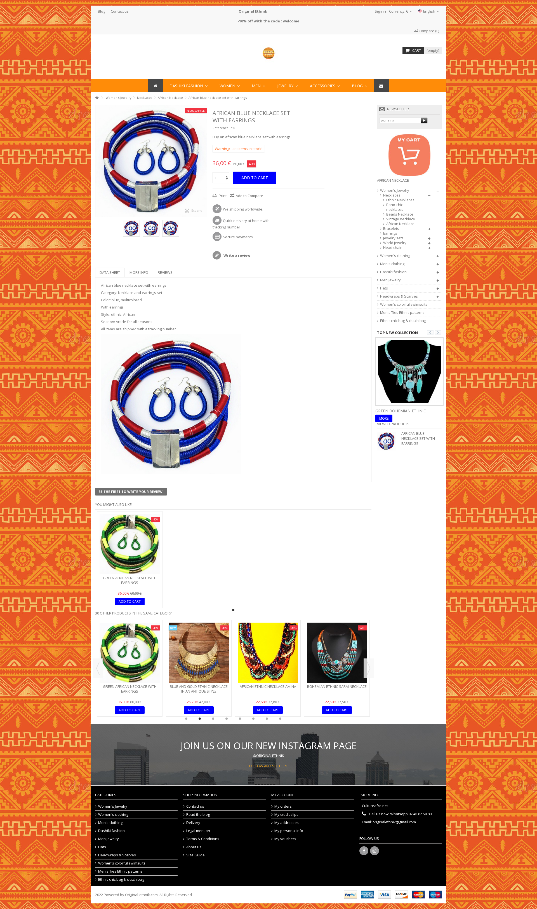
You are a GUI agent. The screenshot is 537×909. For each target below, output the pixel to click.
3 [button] (213, 719)
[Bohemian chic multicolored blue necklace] (337, 631)
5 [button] (240, 719)
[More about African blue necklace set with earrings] (388, 441)
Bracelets (391, 228)
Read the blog (198, 814)
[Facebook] (363, 850)
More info (138, 272)
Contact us (120, 11)
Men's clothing (392, 263)
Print (222, 195)
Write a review (236, 255)
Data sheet (110, 272)
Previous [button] (98, 161)
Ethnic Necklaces (400, 200)
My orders (283, 806)
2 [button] (200, 719)
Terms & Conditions (202, 838)
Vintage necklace (400, 219)
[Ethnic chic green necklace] (130, 653)
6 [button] (253, 719)
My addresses (286, 822)
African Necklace (400, 223)
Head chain (392, 247)
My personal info (288, 830)
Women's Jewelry (394, 190)
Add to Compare (249, 195)
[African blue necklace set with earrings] (131, 228)
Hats (384, 288)
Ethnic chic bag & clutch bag (403, 320)
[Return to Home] (96, 97)
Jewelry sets (393, 238)
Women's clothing (395, 255)
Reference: (221, 128)
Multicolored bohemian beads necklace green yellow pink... (267, 645)
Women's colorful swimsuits (403, 304)
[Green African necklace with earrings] (130, 544)
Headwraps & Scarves (399, 296)
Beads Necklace (399, 214)
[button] (324, 85)
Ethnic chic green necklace (129, 686)
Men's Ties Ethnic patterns (402, 312)
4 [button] (226, 719)
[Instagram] (374, 850)
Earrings (390, 233)
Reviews (165, 272)
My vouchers (285, 838)
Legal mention (198, 830)
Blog (101, 11)
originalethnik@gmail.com (394, 821)
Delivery (193, 822)
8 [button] (280, 719)
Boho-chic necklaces (394, 207)
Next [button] (204, 161)
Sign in (380, 11)
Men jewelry (390, 280)
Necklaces (392, 195)
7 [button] (267, 719)
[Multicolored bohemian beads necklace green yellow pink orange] (268, 631)
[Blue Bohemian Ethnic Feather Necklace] (409, 371)
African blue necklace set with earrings (418, 438)
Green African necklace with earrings (130, 580)
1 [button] (233, 610)
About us (193, 847)
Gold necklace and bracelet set (199, 643)
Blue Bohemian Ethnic (399, 410)
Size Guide (195, 855)
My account (282, 794)
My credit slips (286, 814)
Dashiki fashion (393, 272)
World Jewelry (394, 242)
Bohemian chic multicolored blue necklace (337, 645)
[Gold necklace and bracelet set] (199, 631)
